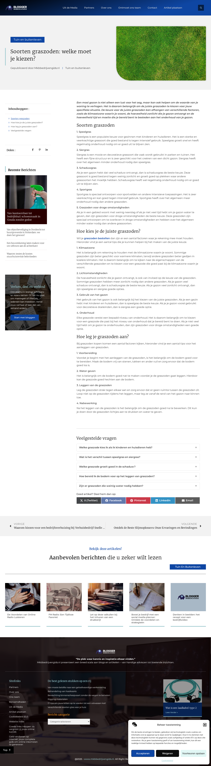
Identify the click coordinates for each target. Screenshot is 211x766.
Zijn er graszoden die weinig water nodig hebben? (138, 485)
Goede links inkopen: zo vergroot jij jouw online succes (21, 729)
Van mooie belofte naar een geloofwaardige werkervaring (77, 687)
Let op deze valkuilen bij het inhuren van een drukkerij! (103, 617)
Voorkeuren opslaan (193, 753)
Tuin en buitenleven (27, 39)
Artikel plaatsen (173, 7)
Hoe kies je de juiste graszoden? (27, 122)
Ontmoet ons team (129, 7)
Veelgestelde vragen (21, 130)
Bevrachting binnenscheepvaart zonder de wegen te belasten (79, 695)
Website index (16, 721)
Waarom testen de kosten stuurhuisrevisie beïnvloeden (22, 255)
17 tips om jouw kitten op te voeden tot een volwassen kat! (77, 703)
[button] (204, 724)
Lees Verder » (172, 712)
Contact (152, 7)
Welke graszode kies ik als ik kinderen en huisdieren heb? (138, 447)
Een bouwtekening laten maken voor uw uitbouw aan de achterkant (25, 244)
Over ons (106, 7)
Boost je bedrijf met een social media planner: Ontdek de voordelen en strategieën (145, 618)
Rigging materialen (58, 699)
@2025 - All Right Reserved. (105, 759)
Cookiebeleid (167, 760)
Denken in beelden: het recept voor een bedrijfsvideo (186, 617)
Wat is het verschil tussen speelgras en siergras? (138, 457)
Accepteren (143, 753)
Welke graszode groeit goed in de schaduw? (138, 466)
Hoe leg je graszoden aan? (24, 126)
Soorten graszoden (20, 118)
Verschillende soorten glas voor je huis (67, 707)
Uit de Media (70, 7)
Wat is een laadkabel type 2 (181, 707)
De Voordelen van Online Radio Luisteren (21, 616)
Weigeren (167, 753)
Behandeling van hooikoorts (62, 691)
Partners (89, 7)
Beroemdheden (17, 702)
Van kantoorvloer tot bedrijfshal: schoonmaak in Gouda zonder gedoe (23, 216)
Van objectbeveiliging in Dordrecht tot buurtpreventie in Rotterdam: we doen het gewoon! (26, 232)
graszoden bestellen (97, 238)
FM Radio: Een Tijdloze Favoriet (61, 616)
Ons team (14, 697)
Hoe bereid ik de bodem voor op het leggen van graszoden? (138, 476)
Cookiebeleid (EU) (18, 716)
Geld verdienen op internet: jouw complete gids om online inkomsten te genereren (23, 740)
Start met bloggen (24, 317)
